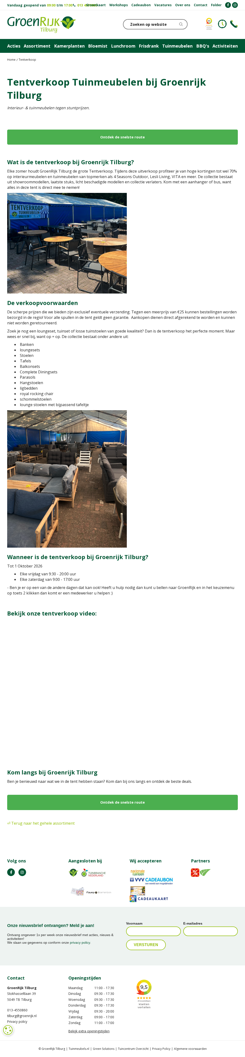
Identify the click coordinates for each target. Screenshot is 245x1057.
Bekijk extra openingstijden (89, 1031)
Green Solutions (103, 1049)
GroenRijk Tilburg (22, 988)
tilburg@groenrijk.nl (22, 1015)
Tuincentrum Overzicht (133, 1049)
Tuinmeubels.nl (79, 1049)
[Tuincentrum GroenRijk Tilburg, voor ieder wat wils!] (41, 24)
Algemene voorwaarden (190, 1049)
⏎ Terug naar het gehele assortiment (41, 823)
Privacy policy (17, 1021)
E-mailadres (192, 923)
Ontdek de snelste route (122, 137)
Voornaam (134, 923)
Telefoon (234, 24)
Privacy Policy (161, 1049)
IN (22, 872)
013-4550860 (17, 1010)
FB (11, 872)
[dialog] (7, 1029)
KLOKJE (222, 24)
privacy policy (80, 942)
